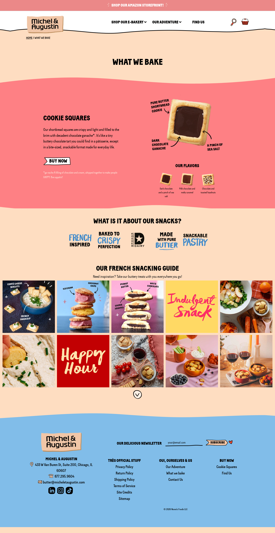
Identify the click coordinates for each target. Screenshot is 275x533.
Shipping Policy (124, 479)
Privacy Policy (124, 467)
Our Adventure (175, 467)
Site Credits (124, 492)
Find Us (227, 473)
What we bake (175, 473)
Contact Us (175, 479)
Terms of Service (124, 486)
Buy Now (58, 161)
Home (29, 38)
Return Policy (124, 473)
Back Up (267, 520)
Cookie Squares (226, 467)
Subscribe (217, 442)
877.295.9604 (64, 476)
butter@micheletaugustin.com (64, 482)
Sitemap (124, 498)
